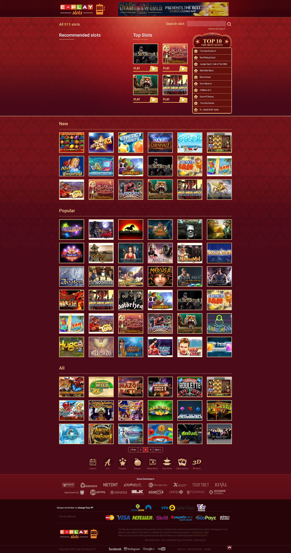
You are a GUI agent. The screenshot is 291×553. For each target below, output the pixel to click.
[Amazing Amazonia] (71, 387)
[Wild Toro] (71, 189)
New (63, 123)
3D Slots (197, 468)
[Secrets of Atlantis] (130, 347)
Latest (93, 468)
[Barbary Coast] (101, 253)
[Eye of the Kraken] (160, 229)
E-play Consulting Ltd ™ (85, 549)
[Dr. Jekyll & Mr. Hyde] (101, 229)
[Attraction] (101, 166)
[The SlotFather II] (145, 54)
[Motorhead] (130, 300)
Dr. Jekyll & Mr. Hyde (209, 109)
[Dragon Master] (71, 300)
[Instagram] (132, 548)
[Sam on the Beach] (219, 166)
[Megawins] (101, 347)
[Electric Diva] (160, 347)
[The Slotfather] (101, 276)
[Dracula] (219, 276)
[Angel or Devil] (71, 410)
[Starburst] (71, 229)
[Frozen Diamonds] (219, 347)
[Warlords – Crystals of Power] (130, 189)
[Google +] (149, 548)
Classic (137, 468)
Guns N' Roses (207, 96)
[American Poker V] (160, 387)
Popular (67, 210)
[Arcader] (189, 410)
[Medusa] (160, 276)
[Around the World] (160, 434)
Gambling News (194, 549)
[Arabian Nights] (101, 410)
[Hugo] (71, 347)
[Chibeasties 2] (130, 166)
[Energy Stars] (101, 142)
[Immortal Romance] (130, 253)
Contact (207, 549)
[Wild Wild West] (175, 85)
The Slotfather (207, 103)
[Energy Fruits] (130, 142)
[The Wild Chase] (189, 347)
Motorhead (205, 77)
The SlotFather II (208, 51)
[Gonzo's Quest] (219, 229)
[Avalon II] (160, 253)
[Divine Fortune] (219, 189)
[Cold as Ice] (189, 142)
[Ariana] (130, 434)
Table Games (182, 468)
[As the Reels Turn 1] (219, 434)
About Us (181, 549)
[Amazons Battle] (130, 387)
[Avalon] (71, 276)
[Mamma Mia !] (189, 253)
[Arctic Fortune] (101, 434)
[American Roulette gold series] (189, 387)
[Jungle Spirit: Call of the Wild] (145, 85)
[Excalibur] (219, 253)
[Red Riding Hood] (175, 54)
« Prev (133, 449)
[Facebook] (115, 548)
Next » (158, 449)
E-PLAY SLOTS (200, 535)
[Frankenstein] (189, 229)
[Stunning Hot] (71, 142)
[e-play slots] (86, 9)
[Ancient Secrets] (219, 142)
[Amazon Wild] (101, 387)
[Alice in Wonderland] (71, 166)
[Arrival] (189, 434)
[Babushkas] (219, 323)
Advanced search (216, 29)
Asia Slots (167, 468)
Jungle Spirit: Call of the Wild (213, 64)
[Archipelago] (71, 434)
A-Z (107, 468)
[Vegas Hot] (71, 253)
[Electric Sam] (189, 166)
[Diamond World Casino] (175, 9)
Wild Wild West (207, 70)
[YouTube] (162, 548)
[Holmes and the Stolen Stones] (189, 276)
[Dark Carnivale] (160, 142)
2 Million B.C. (206, 90)
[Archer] (219, 410)
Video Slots (152, 468)
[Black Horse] (130, 229)
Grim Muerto (206, 83)
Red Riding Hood (207, 57)
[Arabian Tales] (130, 410)
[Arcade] (160, 410)
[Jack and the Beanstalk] (130, 276)
